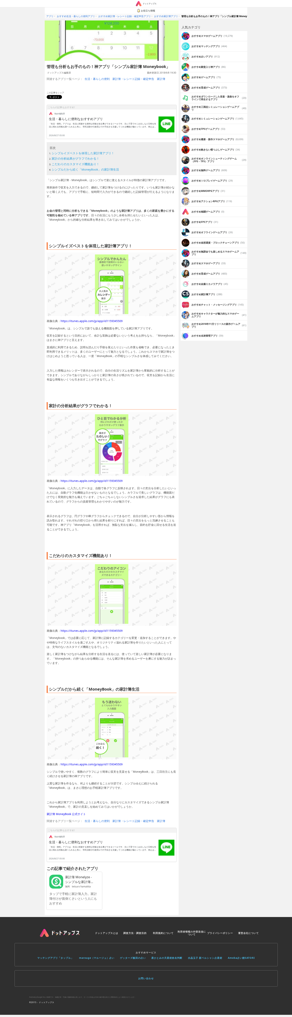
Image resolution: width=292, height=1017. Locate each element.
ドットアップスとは (106, 933)
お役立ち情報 (148, 10)
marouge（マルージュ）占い (96, 958)
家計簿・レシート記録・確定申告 (133, 79)
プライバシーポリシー (220, 933)
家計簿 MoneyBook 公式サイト (66, 814)
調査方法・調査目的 (135, 933)
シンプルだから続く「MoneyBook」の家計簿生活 (85, 169)
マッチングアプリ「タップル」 (55, 958)
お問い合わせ (146, 978)
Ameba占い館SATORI (241, 958)
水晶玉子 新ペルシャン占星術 (205, 958)
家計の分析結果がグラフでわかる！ (75, 158)
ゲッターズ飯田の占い (133, 958)
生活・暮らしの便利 (97, 79)
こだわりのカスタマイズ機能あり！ (75, 164)
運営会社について (248, 933)
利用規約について (163, 933)
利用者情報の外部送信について (192, 933)
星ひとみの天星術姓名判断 (166, 958)
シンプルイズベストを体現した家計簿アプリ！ (83, 153)
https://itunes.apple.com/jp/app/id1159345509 (92, 321)
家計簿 (161, 79)
